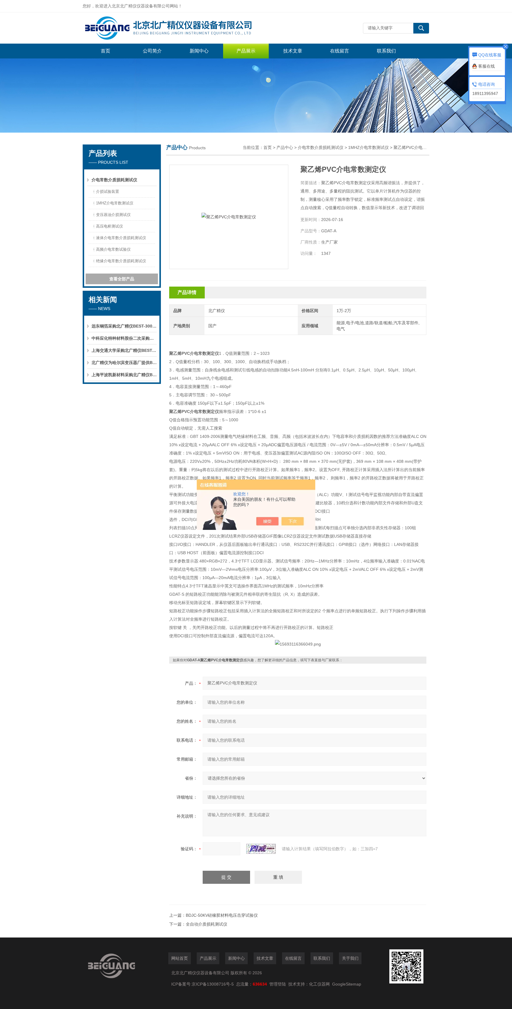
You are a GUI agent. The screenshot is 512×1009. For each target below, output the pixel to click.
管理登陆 (277, 984)
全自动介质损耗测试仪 (206, 924)
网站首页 (179, 958)
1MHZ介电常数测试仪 (114, 203)
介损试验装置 (107, 191)
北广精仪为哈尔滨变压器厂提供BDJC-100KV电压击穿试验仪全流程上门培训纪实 (124, 362)
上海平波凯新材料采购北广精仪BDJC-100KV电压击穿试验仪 (124, 374)
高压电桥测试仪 (109, 226)
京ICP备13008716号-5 (214, 984)
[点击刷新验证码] (261, 849)
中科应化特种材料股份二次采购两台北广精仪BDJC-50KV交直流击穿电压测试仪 (124, 338)
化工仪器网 (319, 984)
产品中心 (284, 147)
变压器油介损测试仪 (113, 214)
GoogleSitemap (346, 984)
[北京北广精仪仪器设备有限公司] (171, 28)
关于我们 (350, 958)
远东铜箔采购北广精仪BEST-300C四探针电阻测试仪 (124, 326)
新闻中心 (199, 50)
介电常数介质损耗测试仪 (114, 179)
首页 (105, 50)
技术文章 (292, 50)
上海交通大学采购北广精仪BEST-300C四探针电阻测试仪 (124, 350)
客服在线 (486, 66)
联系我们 (386, 50)
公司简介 (152, 50)
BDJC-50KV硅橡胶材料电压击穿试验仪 (222, 915)
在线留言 (339, 50)
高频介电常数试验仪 (113, 249)
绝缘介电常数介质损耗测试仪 (121, 261)
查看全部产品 (121, 279)
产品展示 (245, 50)
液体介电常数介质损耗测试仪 (121, 238)
